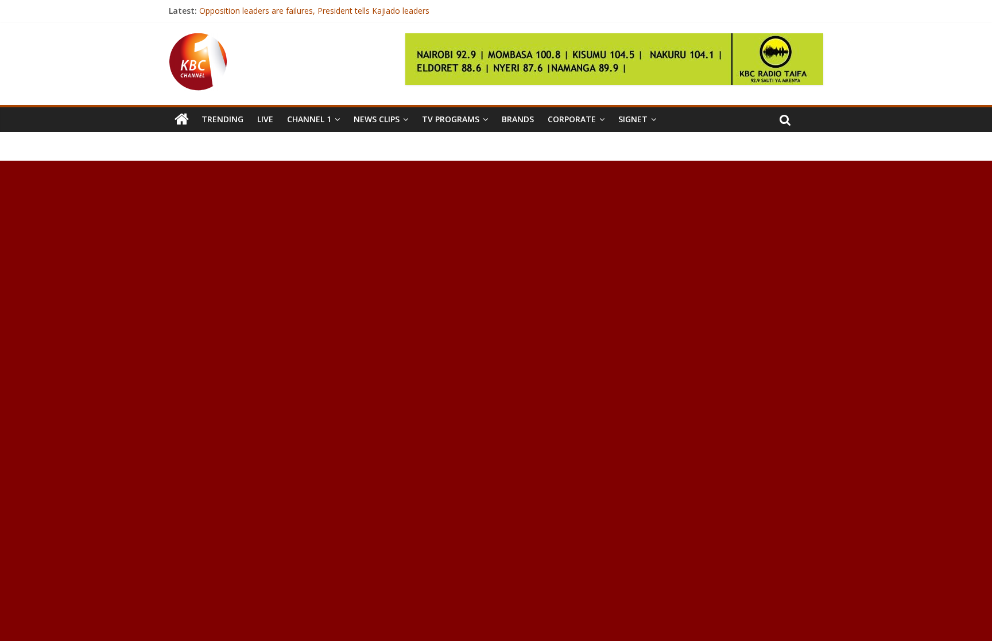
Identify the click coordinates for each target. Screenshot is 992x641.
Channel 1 (309, 119)
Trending (222, 119)
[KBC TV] (198, 40)
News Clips (377, 119)
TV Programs (450, 119)
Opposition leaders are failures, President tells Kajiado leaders (314, 10)
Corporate (572, 119)
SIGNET (633, 119)
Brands (518, 119)
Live (265, 119)
